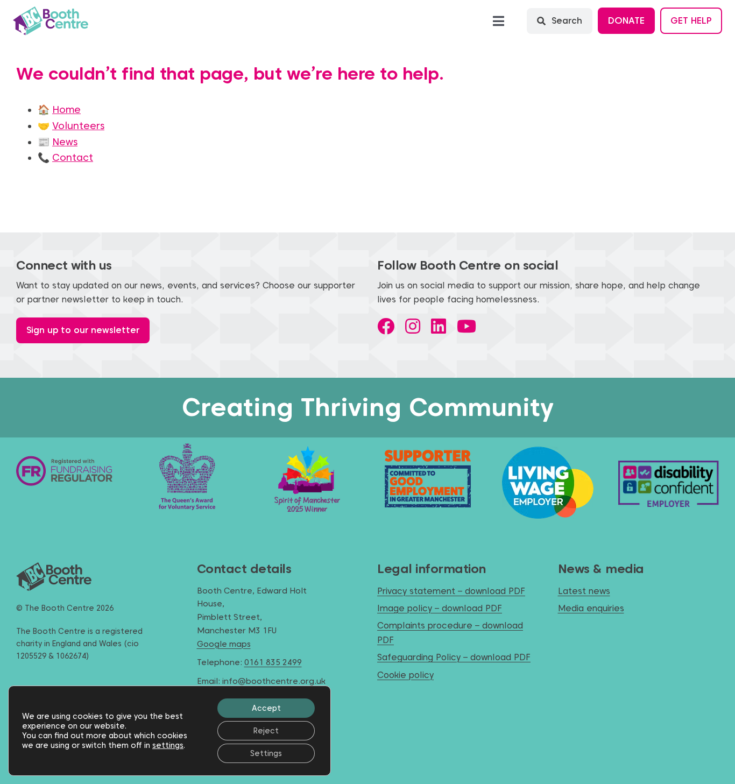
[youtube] (466, 326)
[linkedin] (438, 326)
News (64, 141)
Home (66, 109)
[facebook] (385, 326)
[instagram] (412, 326)
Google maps (224, 644)
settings (167, 745)
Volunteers (78, 125)
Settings (266, 753)
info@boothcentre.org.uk (274, 681)
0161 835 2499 (273, 662)
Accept (266, 708)
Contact (72, 157)
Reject (266, 730)
